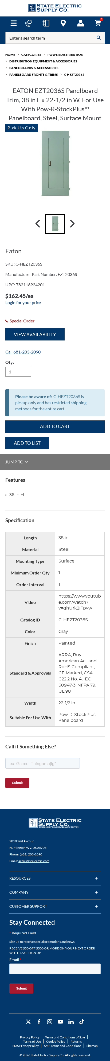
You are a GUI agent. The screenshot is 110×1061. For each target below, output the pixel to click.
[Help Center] (28, 23)
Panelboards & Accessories (33, 68)
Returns (76, 1041)
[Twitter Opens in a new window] (28, 1021)
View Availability (35, 334)
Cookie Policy (55, 1041)
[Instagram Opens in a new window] (49, 1021)
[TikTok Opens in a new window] (81, 1021)
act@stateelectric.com (33, 861)
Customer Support (28, 906)
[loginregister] (80, 23)
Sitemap (92, 1046)
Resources (19, 878)
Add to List (27, 443)
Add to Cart (55, 426)
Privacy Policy (30, 1037)
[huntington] (63, 23)
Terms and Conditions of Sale (65, 1037)
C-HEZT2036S (74, 74)
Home (10, 55)
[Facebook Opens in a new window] (39, 1021)
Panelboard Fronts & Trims (33, 74)
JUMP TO (14, 461)
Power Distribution (65, 55)
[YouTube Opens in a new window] (60, 1021)
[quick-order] (46, 23)
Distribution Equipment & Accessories (43, 61)
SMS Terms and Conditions (62, 1046)
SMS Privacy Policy (26, 1046)
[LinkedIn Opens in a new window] (71, 1021)
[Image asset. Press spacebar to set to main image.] (55, 224)
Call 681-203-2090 (23, 351)
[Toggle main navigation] (13, 23)
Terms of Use (32, 1041)
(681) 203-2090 (31, 854)
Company (19, 892)
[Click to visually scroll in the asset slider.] (37, 224)
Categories (31, 55)
